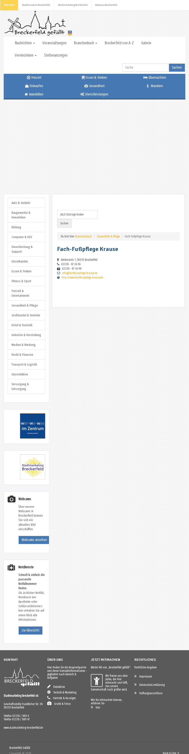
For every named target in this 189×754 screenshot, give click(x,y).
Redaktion (58, 687)
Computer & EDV (22, 237)
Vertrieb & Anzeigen (63, 698)
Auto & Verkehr (21, 203)
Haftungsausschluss (149, 693)
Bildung (16, 227)
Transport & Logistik (24, 364)
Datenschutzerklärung (151, 685)
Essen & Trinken (96, 78)
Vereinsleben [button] (24, 55)
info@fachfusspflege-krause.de (79, 273)
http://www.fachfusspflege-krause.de (82, 277)
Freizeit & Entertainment (20, 293)
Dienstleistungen (96, 94)
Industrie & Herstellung (26, 335)
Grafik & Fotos (61, 704)
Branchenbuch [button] (84, 43)
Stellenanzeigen (55, 55)
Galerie (146, 43)
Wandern (156, 86)
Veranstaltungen (54, 43)
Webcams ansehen (34, 540)
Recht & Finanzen (22, 354)
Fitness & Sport (21, 281)
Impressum (144, 676)
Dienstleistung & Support (22, 249)
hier (97, 707)
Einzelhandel (20, 261)
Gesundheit (96, 86)
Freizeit (36, 78)
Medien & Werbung (24, 345)
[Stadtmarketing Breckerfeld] (26, 478)
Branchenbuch (83, 236)
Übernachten (157, 78)
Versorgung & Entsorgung (20, 386)
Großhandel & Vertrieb (26, 315)
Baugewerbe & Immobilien (21, 215)
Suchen (177, 67)
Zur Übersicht (30, 630)
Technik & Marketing (63, 692)
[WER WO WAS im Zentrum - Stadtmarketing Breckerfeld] (26, 437)
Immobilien (35, 94)
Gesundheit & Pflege (108, 236)
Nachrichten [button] (23, 43)
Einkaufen (36, 86)
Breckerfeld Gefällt (19, 748)
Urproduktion (20, 374)
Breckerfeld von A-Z (119, 43)
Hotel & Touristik (22, 325)
